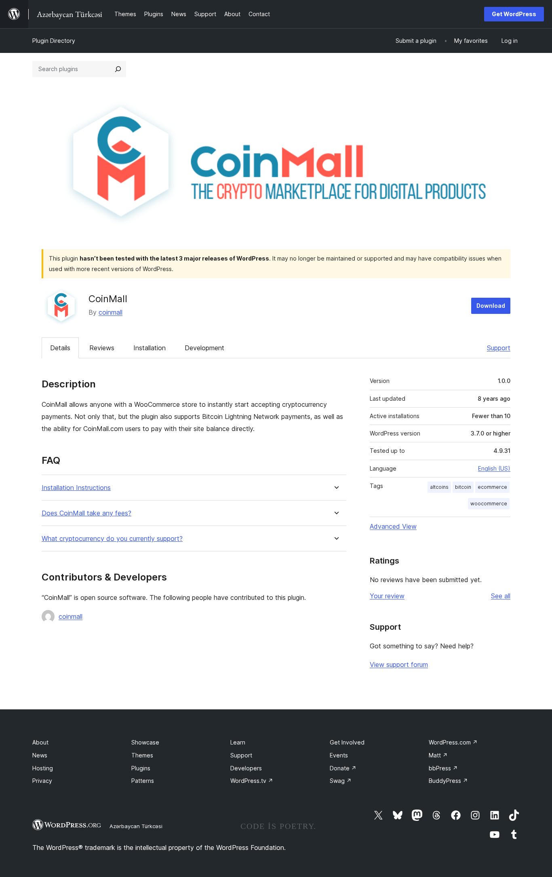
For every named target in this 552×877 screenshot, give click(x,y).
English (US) (494, 468)
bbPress (443, 768)
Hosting (42, 768)
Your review (387, 596)
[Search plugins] (118, 69)
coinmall (110, 312)
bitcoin (463, 487)
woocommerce (488, 504)
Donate (343, 768)
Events (339, 755)
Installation (149, 348)
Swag (341, 780)
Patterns (142, 780)
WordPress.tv (251, 780)
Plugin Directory (53, 40)
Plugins (140, 768)
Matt (438, 755)
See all (500, 596)
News (39, 755)
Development (204, 348)
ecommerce (492, 487)
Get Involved (347, 742)
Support (498, 348)
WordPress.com (453, 742)
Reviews (101, 348)
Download (490, 305)
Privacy (42, 780)
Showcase (145, 742)
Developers (246, 768)
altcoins (439, 487)
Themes (142, 755)
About (40, 742)
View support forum (399, 664)
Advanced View (393, 526)
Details (60, 348)
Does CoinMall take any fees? (86, 513)
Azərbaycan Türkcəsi (136, 826)
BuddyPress (448, 780)
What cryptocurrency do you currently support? (112, 539)
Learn (237, 742)
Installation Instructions (76, 488)
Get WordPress (514, 14)
